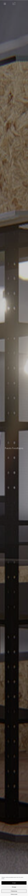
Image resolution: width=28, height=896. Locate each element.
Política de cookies (14, 894)
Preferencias (14, 891)
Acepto (14, 883)
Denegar (14, 887)
